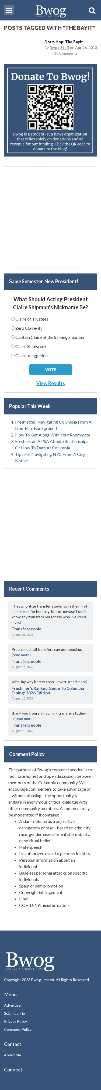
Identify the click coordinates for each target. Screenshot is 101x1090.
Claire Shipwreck (31, 346)
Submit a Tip (14, 1013)
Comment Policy (18, 1029)
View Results (50, 383)
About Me (12, 1055)
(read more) (21, 654)
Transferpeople (26, 628)
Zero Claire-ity (29, 328)
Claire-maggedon (31, 355)
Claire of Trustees (31, 318)
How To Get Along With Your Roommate (52, 434)
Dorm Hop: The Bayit (63, 42)
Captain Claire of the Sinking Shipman (49, 337)
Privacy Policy (15, 1021)
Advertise (12, 1005)
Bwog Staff (59, 47)
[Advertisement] (50, 217)
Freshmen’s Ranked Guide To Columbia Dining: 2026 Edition (48, 690)
